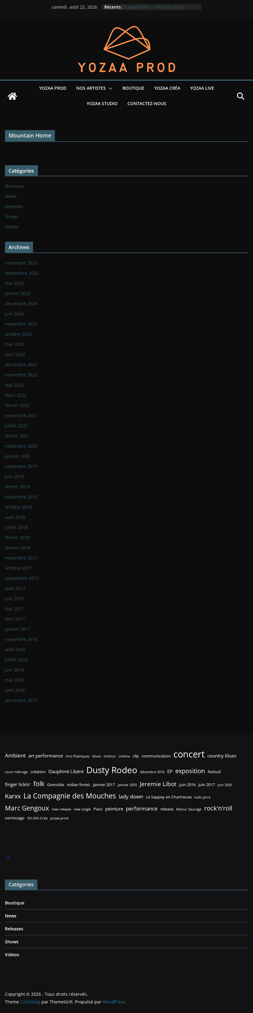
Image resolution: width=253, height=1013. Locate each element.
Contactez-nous (146, 103)
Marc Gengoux (27, 807)
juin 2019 (14, 476)
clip (136, 756)
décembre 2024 (21, 303)
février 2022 (17, 405)
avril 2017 (15, 619)
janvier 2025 (17, 293)
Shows (11, 216)
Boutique (133, 88)
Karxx (13, 796)
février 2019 (17, 487)
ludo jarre (202, 797)
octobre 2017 (18, 568)
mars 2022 (16, 395)
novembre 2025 (21, 263)
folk (38, 783)
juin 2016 (14, 670)
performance (142, 808)
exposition (190, 770)
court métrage (16, 772)
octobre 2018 (18, 507)
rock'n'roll (218, 808)
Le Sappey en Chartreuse (169, 797)
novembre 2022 (21, 375)
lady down (131, 796)
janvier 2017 (17, 629)
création (38, 771)
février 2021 (17, 436)
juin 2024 (14, 314)
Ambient (15, 755)
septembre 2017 (22, 578)
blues (96, 756)
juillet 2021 (16, 426)
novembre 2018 (21, 497)
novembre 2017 (21, 558)
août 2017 (15, 588)
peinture (114, 809)
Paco (97, 809)
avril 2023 (15, 354)
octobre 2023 (18, 334)
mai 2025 (14, 283)
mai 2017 (14, 609)
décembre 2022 (21, 364)
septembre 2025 (22, 273)
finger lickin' (18, 784)
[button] (109, 88)
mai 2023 (14, 344)
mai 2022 (14, 385)
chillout (110, 756)
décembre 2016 (152, 772)
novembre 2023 (21, 324)
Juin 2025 (225, 785)
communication (156, 756)
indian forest (78, 784)
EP (169, 771)
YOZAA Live (202, 88)
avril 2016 (15, 690)
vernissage (14, 818)
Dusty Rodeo (111, 770)
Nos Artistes (91, 88)
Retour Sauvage (188, 809)
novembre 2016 (21, 639)
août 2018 (15, 517)
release (166, 809)
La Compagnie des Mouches (69, 796)
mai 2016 (14, 680)
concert (189, 754)
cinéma (124, 756)
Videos (12, 227)
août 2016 (15, 649)
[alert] (126, 856)
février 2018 (17, 537)
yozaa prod (59, 818)
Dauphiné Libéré (66, 771)
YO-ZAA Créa (37, 818)
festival (214, 771)
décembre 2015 (21, 700)
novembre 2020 (21, 446)
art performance (45, 756)
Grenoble (55, 784)
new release (61, 809)
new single (82, 809)
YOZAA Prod (52, 88)
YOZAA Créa (167, 88)
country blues (221, 756)
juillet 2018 (16, 527)
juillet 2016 (16, 659)
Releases (14, 206)
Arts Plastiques (77, 756)
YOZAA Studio (102, 103)
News (10, 196)
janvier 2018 (17, 548)
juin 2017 (14, 598)
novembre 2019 (21, 466)
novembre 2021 (21, 415)
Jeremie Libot (158, 784)
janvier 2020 (17, 456)
